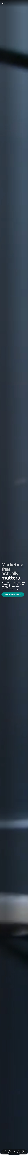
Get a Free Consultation (14, 594)
